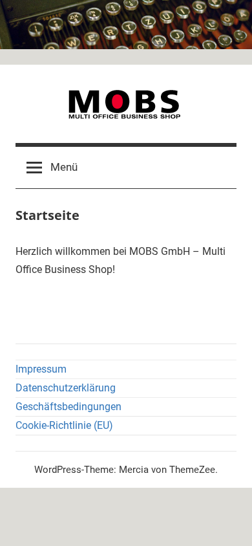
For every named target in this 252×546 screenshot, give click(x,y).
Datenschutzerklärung (66, 388)
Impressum (41, 369)
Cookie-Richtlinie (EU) (64, 425)
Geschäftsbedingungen (68, 406)
